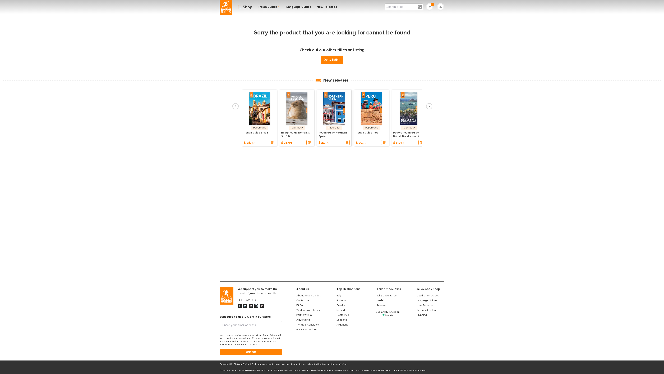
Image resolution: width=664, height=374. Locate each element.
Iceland (340, 310)
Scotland (341, 320)
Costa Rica (342, 315)
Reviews (381, 305)
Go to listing (332, 59)
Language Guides (298, 6)
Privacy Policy (230, 341)
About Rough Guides (308, 296)
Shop (247, 7)
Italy (338, 296)
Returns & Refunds (428, 310)
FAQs (299, 305)
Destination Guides (428, 296)
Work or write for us (308, 310)
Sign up (251, 351)
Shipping (422, 315)
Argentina (342, 325)
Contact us (302, 300)
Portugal (341, 300)
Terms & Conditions (308, 325)
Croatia (340, 305)
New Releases (327, 6)
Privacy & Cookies (306, 329)
